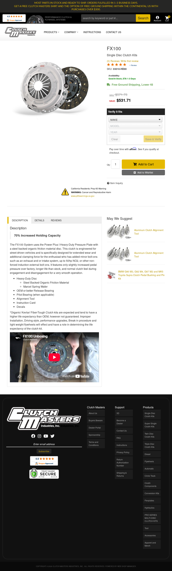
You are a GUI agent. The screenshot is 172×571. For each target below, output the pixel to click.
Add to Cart (146, 164)
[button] (115, 18)
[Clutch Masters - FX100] (54, 88)
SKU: (109, 69)
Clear (114, 139)
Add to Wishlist (145, 172)
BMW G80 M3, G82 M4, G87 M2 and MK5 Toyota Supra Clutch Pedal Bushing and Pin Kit (141, 275)
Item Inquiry (116, 183)
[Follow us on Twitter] (52, 436)
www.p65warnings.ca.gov (82, 195)
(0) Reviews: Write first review (122, 61)
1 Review (133, 65)
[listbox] (135, 119)
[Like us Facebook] (33, 436)
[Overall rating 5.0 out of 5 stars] (116, 65)
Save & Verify (153, 139)
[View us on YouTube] (46, 436)
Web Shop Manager (126, 566)
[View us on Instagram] (39, 436)
